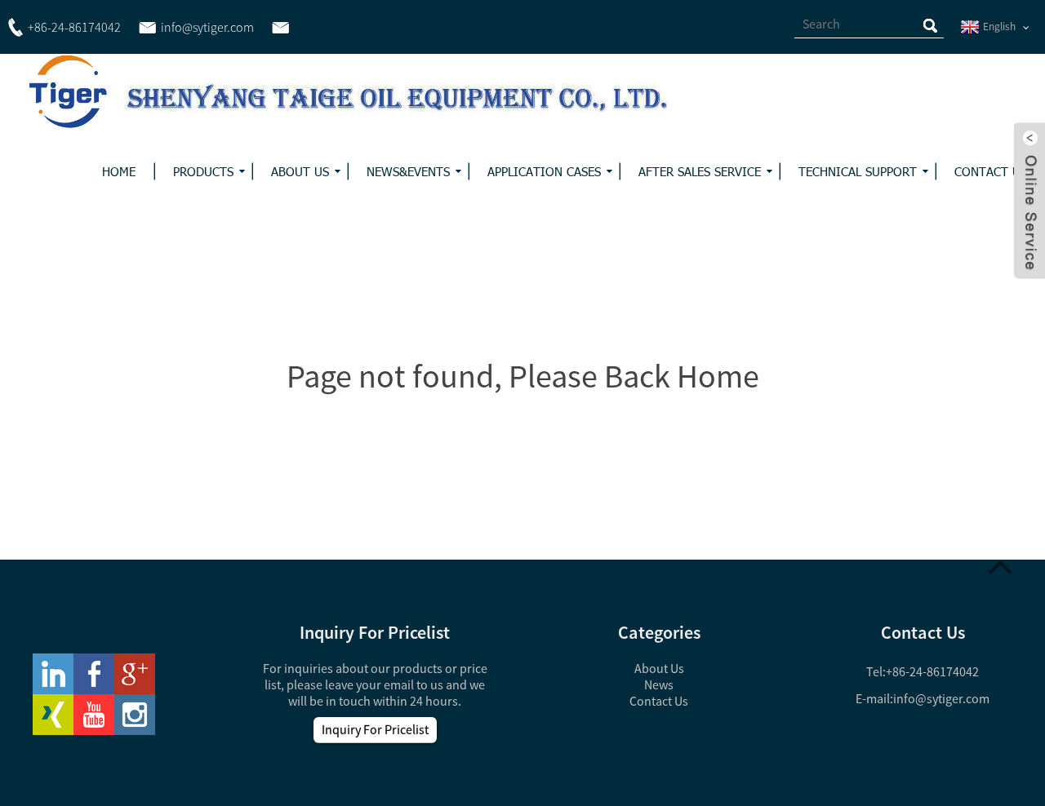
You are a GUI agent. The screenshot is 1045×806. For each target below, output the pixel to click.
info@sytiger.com (941, 698)
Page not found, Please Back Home (523, 376)
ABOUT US (300, 171)
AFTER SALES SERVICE (699, 171)
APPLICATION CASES (544, 171)
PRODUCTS (203, 171)
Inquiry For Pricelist (375, 729)
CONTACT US (990, 171)
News (659, 684)
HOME (119, 171)
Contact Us (658, 701)
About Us (659, 668)
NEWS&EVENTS (408, 171)
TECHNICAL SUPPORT (857, 171)
